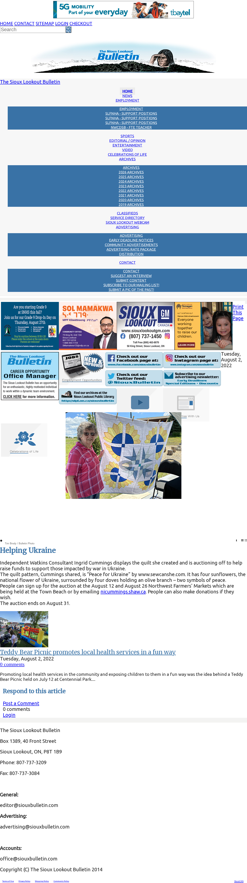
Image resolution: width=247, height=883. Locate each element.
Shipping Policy (42, 881)
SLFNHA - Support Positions (131, 113)
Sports (127, 136)
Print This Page (238, 312)
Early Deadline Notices (131, 240)
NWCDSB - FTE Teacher (131, 127)
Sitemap (45, 23)
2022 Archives (131, 191)
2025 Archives (131, 177)
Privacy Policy (24, 881)
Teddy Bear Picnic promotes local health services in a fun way (88, 652)
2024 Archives (131, 181)
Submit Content (131, 280)
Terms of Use (8, 881)
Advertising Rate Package (131, 249)
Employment (127, 100)
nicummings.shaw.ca (123, 591)
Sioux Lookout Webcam (127, 222)
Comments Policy (61, 881)
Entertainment (127, 145)
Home (6, 23)
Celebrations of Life (127, 154)
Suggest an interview (131, 276)
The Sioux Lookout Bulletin (30, 82)
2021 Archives (131, 195)
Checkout (80, 23)
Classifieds (127, 213)
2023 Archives (131, 186)
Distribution (131, 254)
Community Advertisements (131, 245)
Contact (24, 23)
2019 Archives (131, 204)
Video (127, 150)
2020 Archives (131, 200)
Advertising (127, 227)
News (127, 96)
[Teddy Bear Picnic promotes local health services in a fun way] (24, 645)
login (61, 23)
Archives (127, 159)
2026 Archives (131, 172)
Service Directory (127, 218)
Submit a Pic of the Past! (131, 290)
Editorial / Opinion (127, 140)
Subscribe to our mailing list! (131, 285)
